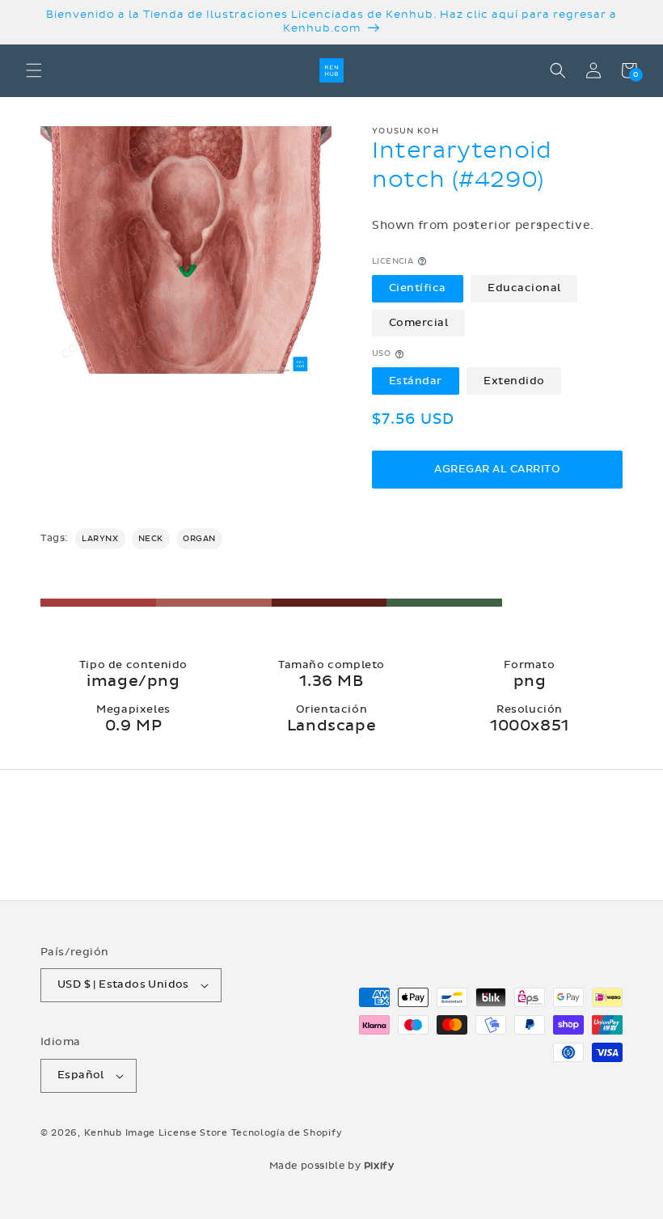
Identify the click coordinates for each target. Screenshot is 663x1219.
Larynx (100, 539)
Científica (417, 287)
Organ (199, 539)
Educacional (524, 287)
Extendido (514, 381)
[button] (34, 70)
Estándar (415, 381)
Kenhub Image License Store (156, 1133)
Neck (150, 539)
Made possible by (332, 1165)
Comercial (419, 322)
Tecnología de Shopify (287, 1133)
